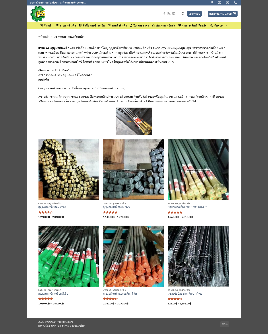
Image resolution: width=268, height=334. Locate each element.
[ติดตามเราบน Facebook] (164, 13)
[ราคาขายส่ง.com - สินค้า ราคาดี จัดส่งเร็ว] (48, 13)
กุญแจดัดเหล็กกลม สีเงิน (116, 206)
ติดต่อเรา (219, 25)
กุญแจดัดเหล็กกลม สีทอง (52, 206)
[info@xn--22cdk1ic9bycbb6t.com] (220, 2)
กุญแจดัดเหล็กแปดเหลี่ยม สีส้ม (120, 293)
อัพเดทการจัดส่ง (165, 25)
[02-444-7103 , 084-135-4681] (236, 2)
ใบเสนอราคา (141, 25)
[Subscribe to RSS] (169, 13)
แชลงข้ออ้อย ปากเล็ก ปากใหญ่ (185, 293)
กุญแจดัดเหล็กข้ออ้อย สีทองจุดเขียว (187, 206)
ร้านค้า (48, 25)
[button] (223, 14)
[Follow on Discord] (173, 13)
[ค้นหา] (183, 13)
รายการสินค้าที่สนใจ (194, 25)
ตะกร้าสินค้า (119, 25)
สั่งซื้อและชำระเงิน (94, 25)
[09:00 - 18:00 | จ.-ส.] (228, 2)
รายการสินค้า (68, 25)
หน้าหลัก (44, 36)
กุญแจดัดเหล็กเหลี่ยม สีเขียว (53, 293)
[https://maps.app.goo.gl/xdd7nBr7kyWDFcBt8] (212, 2)
